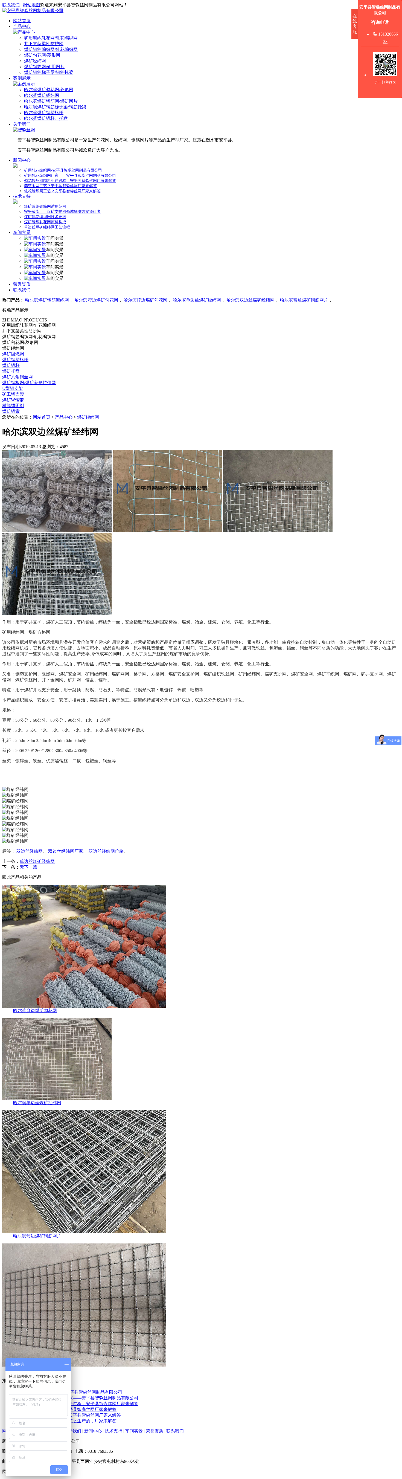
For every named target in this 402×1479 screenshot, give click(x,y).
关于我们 (22, 124)
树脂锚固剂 (13, 405)
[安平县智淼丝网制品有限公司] (32, 10)
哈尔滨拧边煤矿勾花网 (145, 300)
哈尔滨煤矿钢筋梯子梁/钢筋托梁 (55, 107)
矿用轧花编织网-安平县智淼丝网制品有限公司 (63, 170)
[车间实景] (35, 238)
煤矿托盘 (11, 371)
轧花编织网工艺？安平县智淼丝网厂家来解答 (62, 191)
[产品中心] (24, 32)
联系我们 (11, 4)
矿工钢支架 (13, 394)
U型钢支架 (12, 388)
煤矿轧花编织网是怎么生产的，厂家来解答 (74, 1421)
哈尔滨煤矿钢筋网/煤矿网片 (51, 101)
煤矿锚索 (11, 411)
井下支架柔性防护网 (43, 43)
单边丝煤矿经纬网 (37, 861)
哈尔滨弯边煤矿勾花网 (96, 300)
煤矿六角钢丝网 (17, 377)
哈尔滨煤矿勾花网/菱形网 (48, 89)
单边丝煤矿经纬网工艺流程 (47, 227)
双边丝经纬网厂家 (65, 851)
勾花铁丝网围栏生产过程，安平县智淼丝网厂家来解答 (70, 181)
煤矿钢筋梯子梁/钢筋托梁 (48, 72)
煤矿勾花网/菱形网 (42, 55)
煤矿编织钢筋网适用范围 (45, 206)
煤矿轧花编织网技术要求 (45, 217)
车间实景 (22, 232)
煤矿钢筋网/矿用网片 (44, 66)
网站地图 (31, 4)
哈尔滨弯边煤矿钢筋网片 (37, 1236)
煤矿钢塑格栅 (15, 359)
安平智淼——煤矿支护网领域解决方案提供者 (62, 212)
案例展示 (22, 78)
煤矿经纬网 (35, 61)
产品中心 (22, 26)
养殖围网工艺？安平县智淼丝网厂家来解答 (60, 186)
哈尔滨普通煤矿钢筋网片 (304, 300)
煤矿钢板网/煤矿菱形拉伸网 (29, 382)
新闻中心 (22, 160)
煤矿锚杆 (11, 365)
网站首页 (22, 20)
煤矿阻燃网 (13, 354)
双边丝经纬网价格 (106, 851)
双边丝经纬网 (29, 851)
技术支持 (22, 196)
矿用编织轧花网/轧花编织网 (51, 38)
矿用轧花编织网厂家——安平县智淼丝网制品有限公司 (70, 175)
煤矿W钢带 (13, 400)
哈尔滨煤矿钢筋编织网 (47, 300)
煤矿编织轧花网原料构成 (45, 222)
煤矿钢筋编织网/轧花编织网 (51, 49)
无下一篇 (28, 867)
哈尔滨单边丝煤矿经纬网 (197, 300)
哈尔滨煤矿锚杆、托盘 (46, 118)
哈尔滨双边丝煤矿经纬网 (250, 300)
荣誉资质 (22, 284)
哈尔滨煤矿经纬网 (41, 95)
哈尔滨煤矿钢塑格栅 (43, 112)
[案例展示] (24, 84)
